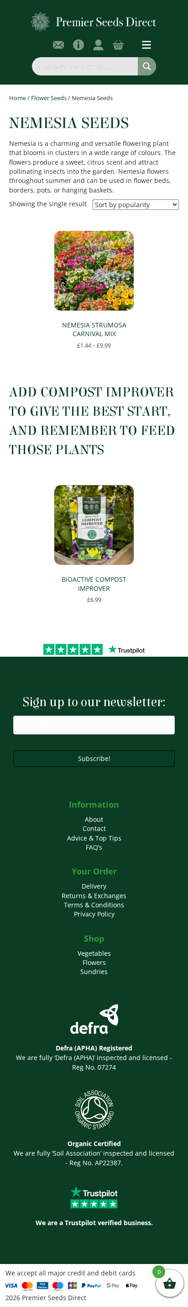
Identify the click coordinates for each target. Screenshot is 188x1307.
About (94, 819)
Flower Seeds (49, 98)
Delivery (94, 886)
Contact (94, 828)
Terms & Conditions (94, 904)
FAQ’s (94, 847)
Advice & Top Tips (94, 838)
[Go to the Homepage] (93, 21)
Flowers (94, 962)
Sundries (94, 971)
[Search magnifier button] (147, 66)
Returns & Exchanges (94, 895)
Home (17, 98)
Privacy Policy (94, 914)
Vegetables (94, 953)
